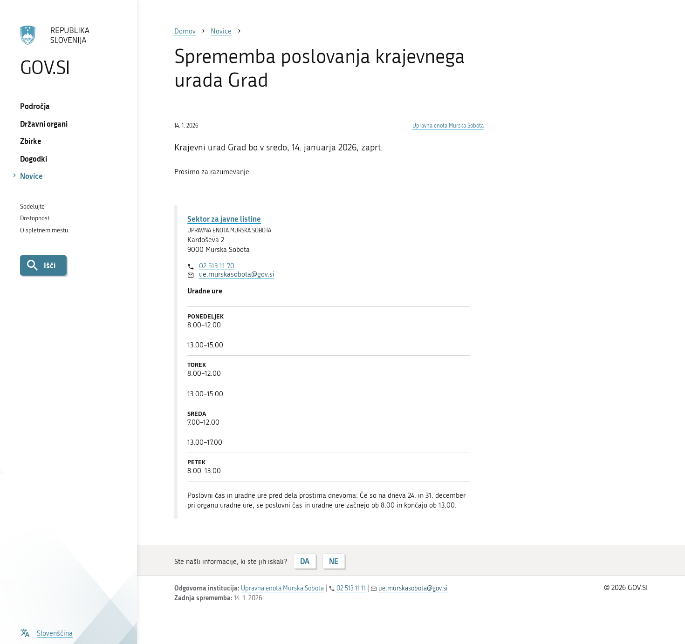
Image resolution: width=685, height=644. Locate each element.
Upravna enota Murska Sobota (448, 125)
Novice (31, 175)
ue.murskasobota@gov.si (236, 274)
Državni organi (44, 123)
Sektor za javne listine (224, 218)
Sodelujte (32, 206)
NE (333, 561)
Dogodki (33, 158)
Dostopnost (34, 218)
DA (304, 561)
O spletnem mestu (44, 230)
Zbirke (30, 141)
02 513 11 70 (216, 266)
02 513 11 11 (351, 588)
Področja (35, 106)
